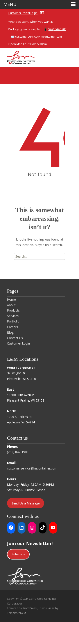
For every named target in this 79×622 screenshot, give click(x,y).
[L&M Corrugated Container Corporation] (17, 56)
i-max (51, 608)
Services (13, 316)
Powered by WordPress (22, 608)
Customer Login (18, 343)
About (11, 305)
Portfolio (13, 321)
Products (13, 310)
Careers (12, 327)
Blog (10, 332)
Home (11, 299)
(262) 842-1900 (57, 29)
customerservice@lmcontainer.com (38, 36)
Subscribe (18, 554)
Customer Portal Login (23, 13)
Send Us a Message (26, 503)
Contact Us (15, 338)
